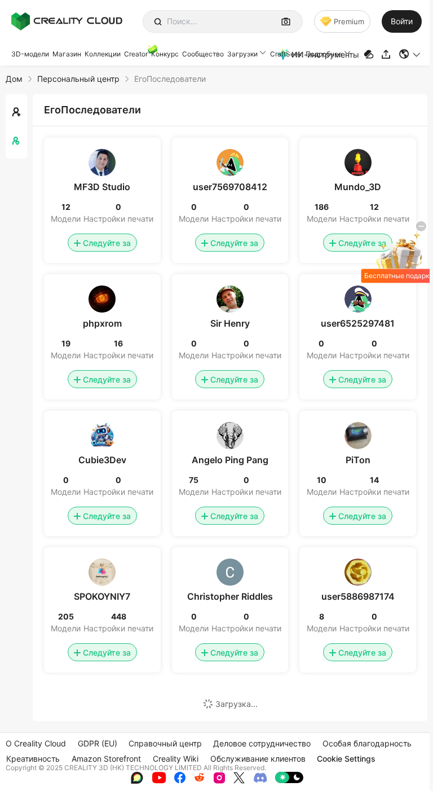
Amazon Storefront (106, 758)
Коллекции (103, 54)
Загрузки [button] (242, 54)
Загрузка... (236, 704)
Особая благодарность (367, 743)
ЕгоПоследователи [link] (170, 79)
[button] (410, 54)
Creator (136, 54)
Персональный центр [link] (78, 79)
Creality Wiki (175, 758)
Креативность (33, 758)
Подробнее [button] (324, 54)
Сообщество (203, 54)
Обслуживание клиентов (258, 758)
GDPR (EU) (97, 743)
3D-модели (30, 54)
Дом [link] (14, 79)
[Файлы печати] (370, 54)
